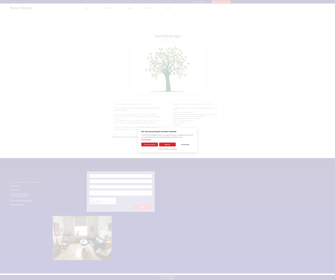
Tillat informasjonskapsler (149, 144)
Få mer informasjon (146, 139)
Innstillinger (185, 144)
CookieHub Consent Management (170, 149)
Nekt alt (167, 144)
